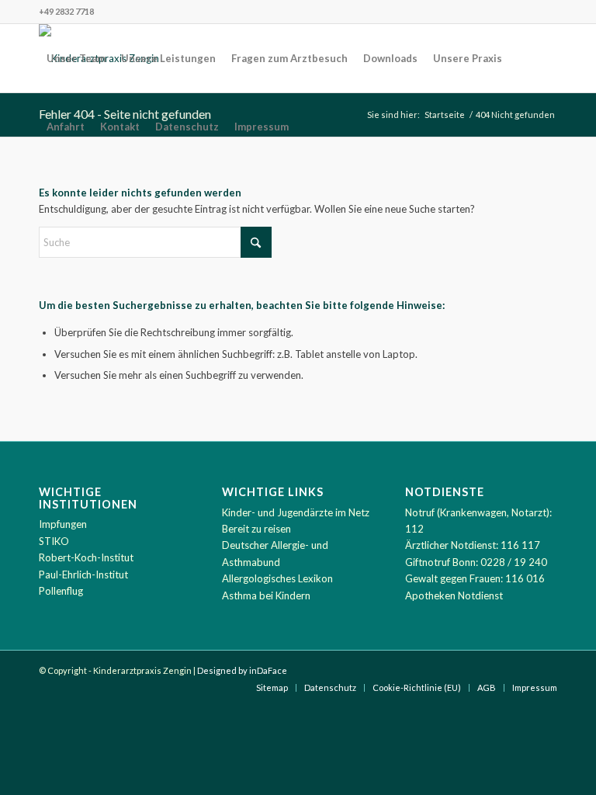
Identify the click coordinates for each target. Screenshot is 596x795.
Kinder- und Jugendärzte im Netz (295, 512)
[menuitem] (76, 58)
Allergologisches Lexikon (277, 578)
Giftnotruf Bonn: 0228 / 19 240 (476, 562)
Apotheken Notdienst (454, 595)
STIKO (54, 541)
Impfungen (63, 524)
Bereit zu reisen (256, 528)
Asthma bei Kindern (266, 595)
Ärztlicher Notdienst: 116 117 (472, 545)
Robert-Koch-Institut (86, 557)
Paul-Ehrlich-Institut (83, 574)
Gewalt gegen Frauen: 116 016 (475, 578)
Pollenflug (61, 591)
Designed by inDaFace (242, 670)
